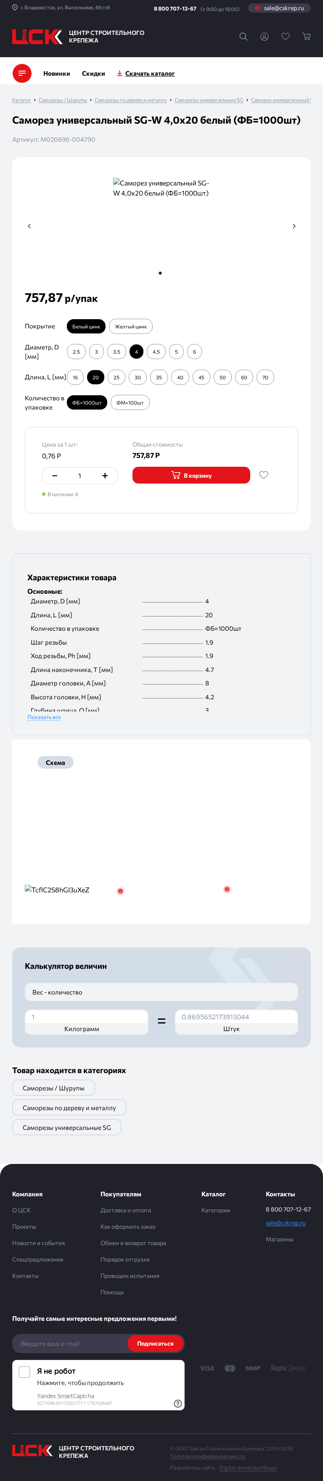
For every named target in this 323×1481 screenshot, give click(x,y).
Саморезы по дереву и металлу (131, 100)
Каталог (21, 100)
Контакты (25, 1275)
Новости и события (38, 1242)
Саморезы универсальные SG (209, 100)
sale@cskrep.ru (284, 8)
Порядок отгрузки (125, 1259)
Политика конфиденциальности (207, 1456)
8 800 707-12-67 (175, 8)
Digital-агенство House (248, 1467)
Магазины (280, 1239)
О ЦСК (21, 1210)
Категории (215, 1210)
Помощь (112, 1292)
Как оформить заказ (128, 1226)
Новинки (56, 73)
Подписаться (155, 1343)
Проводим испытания (130, 1275)
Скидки (93, 73)
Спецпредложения (37, 1259)
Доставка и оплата (126, 1210)
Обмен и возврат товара (133, 1242)
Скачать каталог (150, 73)
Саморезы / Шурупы (63, 100)
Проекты (24, 1226)
